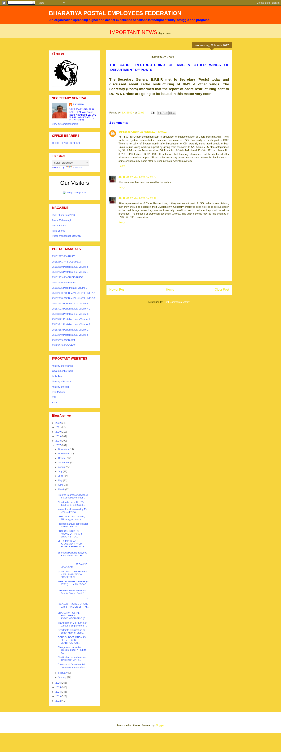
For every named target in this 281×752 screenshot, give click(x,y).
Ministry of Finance (61, 381)
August (62, 467)
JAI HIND (124, 177)
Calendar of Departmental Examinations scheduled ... (73, 666)
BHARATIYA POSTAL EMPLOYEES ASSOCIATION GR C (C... (72, 616)
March (61, 489)
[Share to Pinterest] (174, 113)
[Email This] (159, 113)
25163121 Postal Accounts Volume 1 (71, 319)
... (73, 560)
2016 (58, 683)
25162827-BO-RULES (63, 256)
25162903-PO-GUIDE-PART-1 (67, 277)
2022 (58, 423)
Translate (77, 167)
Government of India (62, 371)
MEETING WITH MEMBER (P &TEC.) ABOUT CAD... (73, 583)
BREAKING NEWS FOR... (72, 565)
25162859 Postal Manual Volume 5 (70, 267)
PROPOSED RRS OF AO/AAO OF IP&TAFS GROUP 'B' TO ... (70, 534)
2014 (58, 691)
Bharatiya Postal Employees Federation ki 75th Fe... (72, 554)
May (60, 480)
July (60, 471)
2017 (58, 445)
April (60, 485)
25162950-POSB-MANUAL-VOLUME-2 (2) (74, 298)
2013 (58, 696)
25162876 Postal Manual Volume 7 (70, 272)
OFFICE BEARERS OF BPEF (67, 143)
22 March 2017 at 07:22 (153, 131)
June (61, 476)
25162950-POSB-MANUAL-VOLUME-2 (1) (74, 293)
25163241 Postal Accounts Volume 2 (71, 324)
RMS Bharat (58, 230)
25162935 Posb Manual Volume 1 (69, 288)
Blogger (159, 725)
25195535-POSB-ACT (63, 340)
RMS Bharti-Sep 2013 (63, 215)
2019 (58, 436)
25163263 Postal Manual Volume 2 (70, 329)
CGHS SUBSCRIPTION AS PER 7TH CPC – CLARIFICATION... (72, 640)
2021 (58, 427)
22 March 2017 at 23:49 (143, 198)
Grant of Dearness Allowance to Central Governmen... (73, 496)
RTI (54, 397)
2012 (58, 700)
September (64, 462)
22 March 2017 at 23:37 (143, 177)
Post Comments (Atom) (177, 302)
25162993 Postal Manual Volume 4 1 (71, 303)
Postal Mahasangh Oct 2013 (66, 236)
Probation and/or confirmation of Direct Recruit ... (73, 525)
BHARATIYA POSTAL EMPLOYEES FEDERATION (115, 13)
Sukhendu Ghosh (129, 131)
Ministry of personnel (63, 366)
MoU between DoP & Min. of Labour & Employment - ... (72, 624)
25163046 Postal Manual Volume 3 (70, 314)
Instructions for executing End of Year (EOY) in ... (73, 510)
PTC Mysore (58, 392)
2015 (58, 687)
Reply (122, 165)
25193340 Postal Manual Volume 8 (70, 335)
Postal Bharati (59, 225)
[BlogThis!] (163, 113)
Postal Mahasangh (61, 220)
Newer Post (117, 289)
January (62, 677)
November (64, 453)
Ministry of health (61, 387)
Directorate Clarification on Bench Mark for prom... (71, 631)
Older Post (222, 289)
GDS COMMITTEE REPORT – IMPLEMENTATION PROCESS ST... (72, 574)
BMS (54, 402)
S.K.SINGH (78, 104)
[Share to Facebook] (170, 113)
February (63, 673)
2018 (58, 440)
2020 (58, 431)
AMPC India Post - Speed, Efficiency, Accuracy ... (71, 518)
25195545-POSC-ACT (63, 345)
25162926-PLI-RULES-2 (65, 282)
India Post (57, 376)
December (64, 449)
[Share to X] (167, 113)
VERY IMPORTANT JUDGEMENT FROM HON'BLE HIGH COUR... (72, 544)
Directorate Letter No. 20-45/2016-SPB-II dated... (71, 503)
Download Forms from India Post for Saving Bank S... (72, 592)
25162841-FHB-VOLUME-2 (66, 261)
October (62, 458)
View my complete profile (65, 124)
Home (170, 289)
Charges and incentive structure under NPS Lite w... (72, 650)
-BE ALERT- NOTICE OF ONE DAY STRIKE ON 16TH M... (73, 605)
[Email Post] (152, 112)
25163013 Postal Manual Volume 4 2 (71, 308)
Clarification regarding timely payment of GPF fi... (73, 658)
